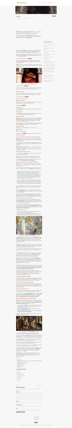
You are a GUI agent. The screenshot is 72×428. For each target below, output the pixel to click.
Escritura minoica (46, 73)
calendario (18, 88)
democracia (22, 164)
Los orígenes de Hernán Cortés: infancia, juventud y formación (49, 55)
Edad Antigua (38, 32)
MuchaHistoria (21, 3)
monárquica (24, 336)
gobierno (30, 164)
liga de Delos (29, 147)
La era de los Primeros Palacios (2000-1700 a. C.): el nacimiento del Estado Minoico (50, 65)
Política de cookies (36, 417)
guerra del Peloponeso (31, 146)
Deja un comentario (26, 18)
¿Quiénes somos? (36, 416)
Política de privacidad (37, 418)
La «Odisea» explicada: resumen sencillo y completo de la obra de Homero (49, 62)
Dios (25, 278)
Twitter (35, 422)
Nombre (17, 401)
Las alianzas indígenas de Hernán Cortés (49, 43)
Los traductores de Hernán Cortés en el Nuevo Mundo (49, 46)
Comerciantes (19, 310)
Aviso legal (36, 419)
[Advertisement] (29, 25)
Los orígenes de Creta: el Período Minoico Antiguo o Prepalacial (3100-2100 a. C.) (49, 68)
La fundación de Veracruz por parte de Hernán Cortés (49, 49)
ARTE (54, 2)
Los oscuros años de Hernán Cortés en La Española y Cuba (49, 52)
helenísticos (32, 32)
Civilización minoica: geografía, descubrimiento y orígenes (48, 81)
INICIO (40, 2)
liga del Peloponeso (37, 147)
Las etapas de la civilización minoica (49, 78)
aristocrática (36, 94)
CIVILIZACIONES (50, 2)
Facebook (37, 422)
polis (40, 146)
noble (30, 138)
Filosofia (20, 367)
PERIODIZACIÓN (44, 2)
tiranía (24, 165)
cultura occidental (27, 36)
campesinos (24, 310)
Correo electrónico (19, 404)
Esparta (22, 148)
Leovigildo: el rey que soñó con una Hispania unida (48, 57)
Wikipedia (20, 359)
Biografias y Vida (21, 366)
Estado (33, 300)
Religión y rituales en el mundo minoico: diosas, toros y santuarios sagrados (49, 71)
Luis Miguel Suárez (19, 18)
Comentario (18, 391)
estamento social (32, 303)
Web (16, 408)
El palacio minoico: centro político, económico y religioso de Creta (48, 76)
